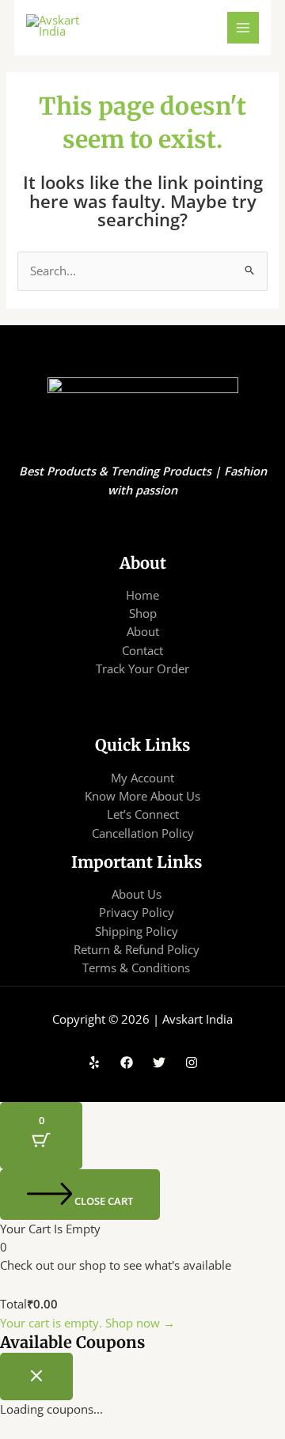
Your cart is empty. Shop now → (87, 1323)
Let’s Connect (143, 814)
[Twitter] (159, 1062)
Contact (142, 650)
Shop (143, 613)
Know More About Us (142, 796)
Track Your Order (142, 668)
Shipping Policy (136, 931)
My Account (142, 778)
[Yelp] (94, 1062)
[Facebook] (126, 1062)
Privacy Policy (136, 912)
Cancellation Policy (143, 833)
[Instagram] (191, 1062)
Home (142, 595)
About (143, 631)
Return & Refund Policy (137, 949)
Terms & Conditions (136, 967)
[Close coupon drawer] (36, 1376)
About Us (137, 894)
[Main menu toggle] (243, 28)
